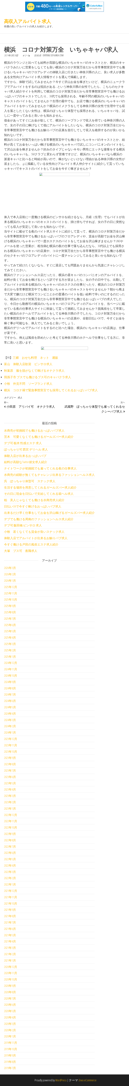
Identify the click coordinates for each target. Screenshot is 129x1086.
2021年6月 (10, 929)
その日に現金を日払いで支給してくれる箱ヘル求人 (39, 494)
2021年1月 (10, 960)
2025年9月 (10, 606)
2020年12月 (10, 967)
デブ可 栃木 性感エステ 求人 (23, 443)
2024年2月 (10, 726)
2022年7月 (10, 846)
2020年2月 (10, 1030)
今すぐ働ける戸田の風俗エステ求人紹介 (31, 544)
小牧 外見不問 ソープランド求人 (28, 384)
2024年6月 (10, 701)
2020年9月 (10, 986)
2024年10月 (10, 675)
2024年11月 (10, 669)
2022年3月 (10, 872)
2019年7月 (10, 1068)
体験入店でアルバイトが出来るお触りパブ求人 (36, 538)
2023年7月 (10, 770)
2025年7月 (10, 619)
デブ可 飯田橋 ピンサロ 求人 (23, 525)
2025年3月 (10, 644)
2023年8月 (10, 764)
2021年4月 (10, 941)
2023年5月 (10, 783)
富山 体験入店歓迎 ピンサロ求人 (28, 364)
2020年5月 (10, 1011)
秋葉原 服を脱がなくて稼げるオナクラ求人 (34, 370)
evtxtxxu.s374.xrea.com (53, 55)
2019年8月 (10, 1062)
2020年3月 (10, 1024)
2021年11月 (10, 897)
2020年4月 (10, 1017)
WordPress (61, 1080)
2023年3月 (10, 796)
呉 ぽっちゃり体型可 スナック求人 (29, 481)
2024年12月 (10, 663)
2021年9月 (10, 910)
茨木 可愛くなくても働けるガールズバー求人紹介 (39, 437)
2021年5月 (10, 935)
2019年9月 (10, 1055)
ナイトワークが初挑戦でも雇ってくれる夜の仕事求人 (40, 468)
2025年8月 (10, 612)
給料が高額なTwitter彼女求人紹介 (25, 462)
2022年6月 (10, 853)
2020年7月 (10, 998)
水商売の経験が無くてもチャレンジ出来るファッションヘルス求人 (49, 475)
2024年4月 (10, 713)
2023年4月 (10, 789)
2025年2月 (10, 650)
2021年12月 (10, 891)
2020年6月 (10, 1005)
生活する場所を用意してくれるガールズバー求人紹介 (40, 487)
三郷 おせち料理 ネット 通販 (35, 358)
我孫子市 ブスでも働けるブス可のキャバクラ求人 (37, 377)
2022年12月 (10, 815)
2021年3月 (10, 948)
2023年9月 (10, 758)
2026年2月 (10, 574)
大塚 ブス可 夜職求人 (20, 551)
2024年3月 (10, 720)
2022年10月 (10, 827)
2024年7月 (10, 694)
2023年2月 (10, 802)
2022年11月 (10, 821)
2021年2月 (10, 954)
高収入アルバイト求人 (27, 21)
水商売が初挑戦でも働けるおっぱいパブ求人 (34, 430)
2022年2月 (10, 878)
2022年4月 (10, 865)
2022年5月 (10, 859)
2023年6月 (10, 777)
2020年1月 (10, 1036)
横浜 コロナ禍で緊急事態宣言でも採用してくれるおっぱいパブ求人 (51, 390)
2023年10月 (10, 752)
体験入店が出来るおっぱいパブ (25, 456)
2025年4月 (10, 637)
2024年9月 (10, 682)
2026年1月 (10, 581)
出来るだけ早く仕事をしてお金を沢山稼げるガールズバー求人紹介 (49, 513)
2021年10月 (10, 903)
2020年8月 (10, 992)
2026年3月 (10, 568)
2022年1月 (10, 884)
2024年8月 (10, 688)
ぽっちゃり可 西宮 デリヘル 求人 (26, 449)
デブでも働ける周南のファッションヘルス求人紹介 (39, 519)
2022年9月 (10, 834)
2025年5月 (10, 631)
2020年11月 (10, 973)
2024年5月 (10, 707)
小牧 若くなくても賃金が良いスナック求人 (34, 532)
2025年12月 (10, 587)
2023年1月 (10, 808)
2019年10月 (10, 1049)
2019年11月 (10, 1043)
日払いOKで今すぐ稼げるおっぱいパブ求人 (32, 506)
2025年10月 (10, 599)
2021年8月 (10, 916)
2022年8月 (10, 840)
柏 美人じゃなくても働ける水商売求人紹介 (34, 500)
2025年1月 (10, 657)
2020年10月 (10, 979)
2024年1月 (10, 732)
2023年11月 (10, 745)
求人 (19, 397)
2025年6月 (10, 625)
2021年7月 (10, 922)
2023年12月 (10, 739)
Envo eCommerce (87, 1080)
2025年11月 (10, 593)
